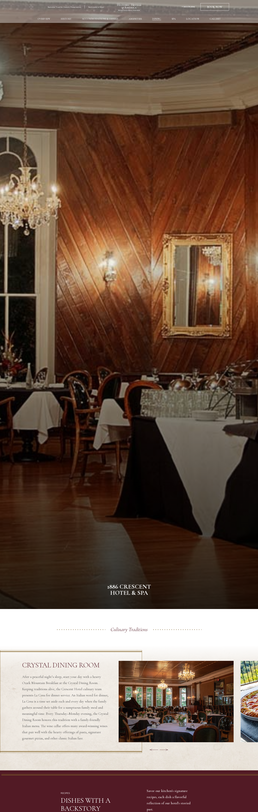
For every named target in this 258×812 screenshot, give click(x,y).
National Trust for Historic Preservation (64, 8)
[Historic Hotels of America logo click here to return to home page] (129, 8)
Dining (156, 19)
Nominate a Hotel (96, 8)
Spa (174, 19)
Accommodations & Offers (100, 19)
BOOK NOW (214, 7)
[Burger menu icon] (31, 7)
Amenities (135, 19)
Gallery (215, 19)
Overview (44, 19)
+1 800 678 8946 (188, 8)
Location (192, 19)
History (66, 19)
